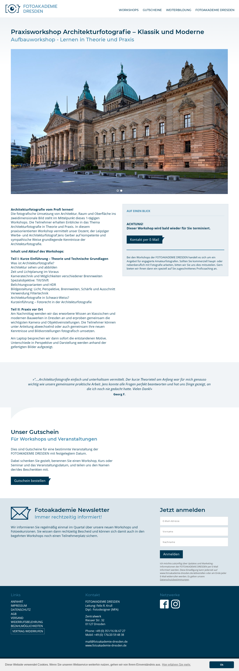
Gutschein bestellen (29, 480)
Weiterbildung (178, 10)
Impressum (19, 606)
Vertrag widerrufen (27, 631)
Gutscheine (152, 10)
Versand (17, 618)
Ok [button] (221, 664)
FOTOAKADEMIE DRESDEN (214, 10)
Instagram (175, 604)
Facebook (164, 604)
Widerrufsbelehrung (27, 622)
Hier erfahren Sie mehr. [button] (176, 664)
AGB (13, 614)
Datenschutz (21, 610)
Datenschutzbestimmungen (174, 579)
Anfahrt (17, 602)
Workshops (129, 10)
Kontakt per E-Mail (144, 239)
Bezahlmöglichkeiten (27, 626)
